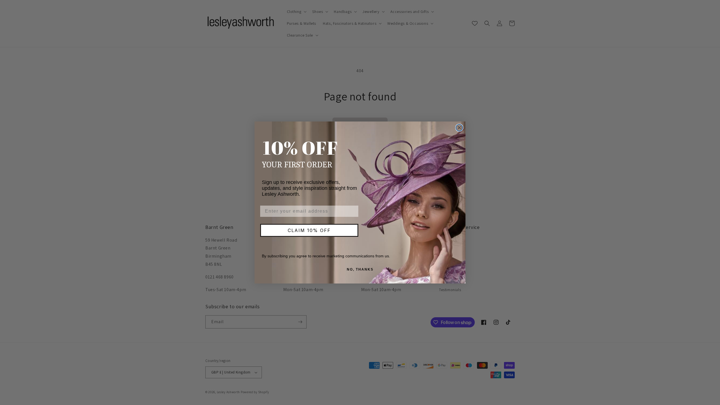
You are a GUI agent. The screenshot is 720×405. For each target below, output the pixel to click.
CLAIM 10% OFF (309, 230)
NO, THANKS (360, 269)
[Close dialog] (459, 127)
